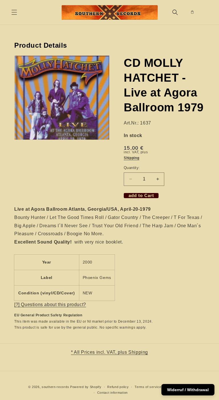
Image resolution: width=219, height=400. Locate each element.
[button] (14, 12)
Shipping (131, 158)
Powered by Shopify (86, 387)
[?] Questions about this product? (50, 304)
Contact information (112, 392)
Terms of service (148, 387)
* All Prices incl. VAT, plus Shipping (109, 352)
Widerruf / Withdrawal (188, 389)
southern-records (55, 387)
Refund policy (118, 387)
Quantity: (132, 168)
